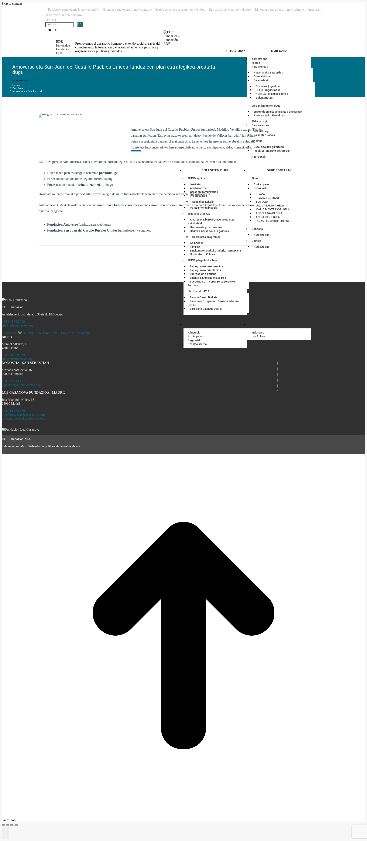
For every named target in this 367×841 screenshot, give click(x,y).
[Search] (75, 24)
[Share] (7, 825)
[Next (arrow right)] (7, 832)
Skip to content (12, 3)
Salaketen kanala (13, 446)
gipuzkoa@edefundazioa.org (21, 385)
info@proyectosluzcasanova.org (23, 414)
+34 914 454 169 (13, 411)
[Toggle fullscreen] (12, 825)
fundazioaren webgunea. (95, 224)
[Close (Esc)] (3, 825)
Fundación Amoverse (62, 224)
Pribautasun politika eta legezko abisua (54, 446)
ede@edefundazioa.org (17, 325)
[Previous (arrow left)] (3, 832)
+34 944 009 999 (13, 321)
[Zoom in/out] (16, 825)
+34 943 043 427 (13, 381)
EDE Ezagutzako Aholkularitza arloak (64, 162)
